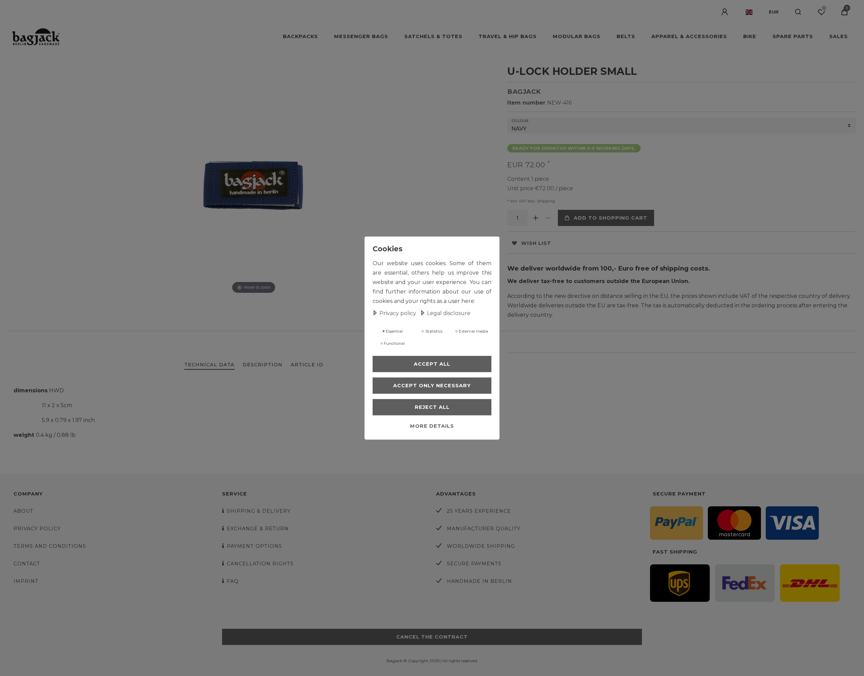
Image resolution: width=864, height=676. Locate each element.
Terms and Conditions (50, 546)
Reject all (432, 407)
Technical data (209, 365)
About (23, 511)
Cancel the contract (432, 637)
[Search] (798, 12)
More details (432, 426)
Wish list (536, 243)
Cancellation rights (260, 564)
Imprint (26, 581)
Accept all (432, 364)
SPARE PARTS (793, 36)
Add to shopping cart (610, 218)
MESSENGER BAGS (361, 36)
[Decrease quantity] (548, 218)
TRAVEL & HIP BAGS (508, 36)
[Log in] (725, 12)
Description (262, 365)
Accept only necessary (432, 386)
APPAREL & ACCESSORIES (689, 36)
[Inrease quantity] (536, 218)
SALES (838, 36)
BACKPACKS (300, 36)
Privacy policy (37, 529)
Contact (27, 564)
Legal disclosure (448, 313)
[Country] (749, 12)
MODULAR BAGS (576, 36)
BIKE (749, 36)
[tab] (209, 365)
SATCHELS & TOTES (433, 36)
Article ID (307, 365)
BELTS (626, 36)
